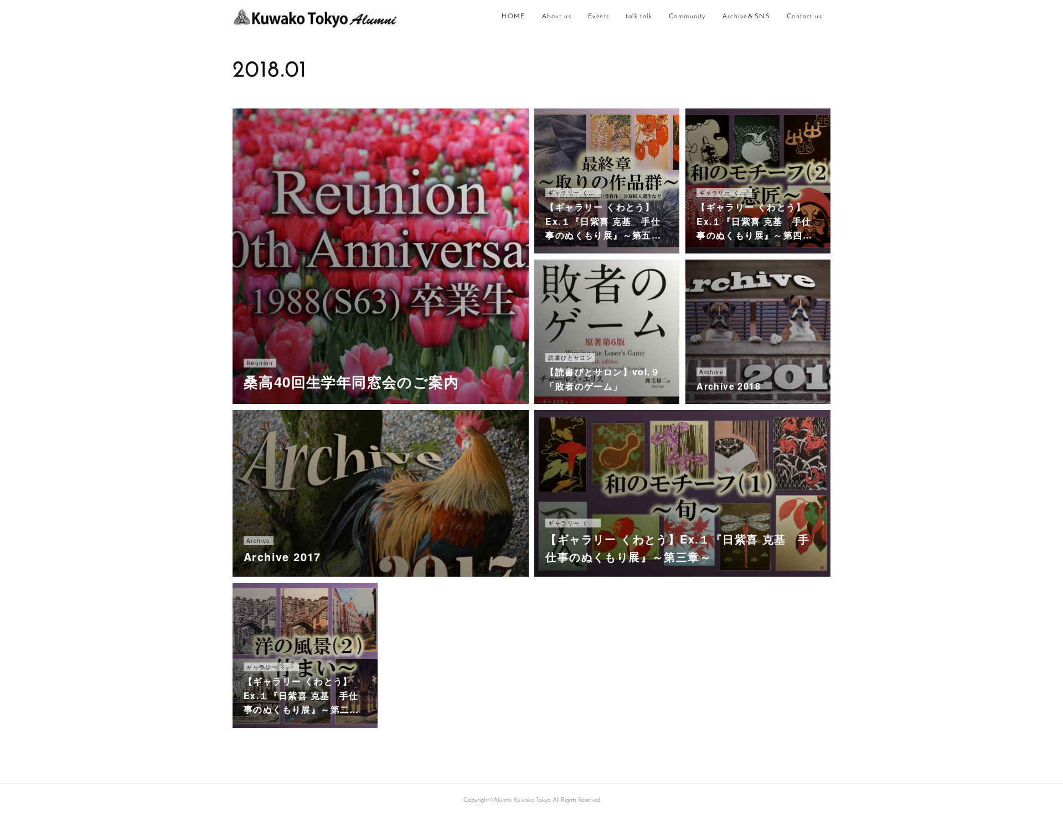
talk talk (639, 16)
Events (598, 16)
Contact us (804, 16)
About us (556, 16)
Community (687, 16)
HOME (513, 16)
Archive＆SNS (746, 16)
